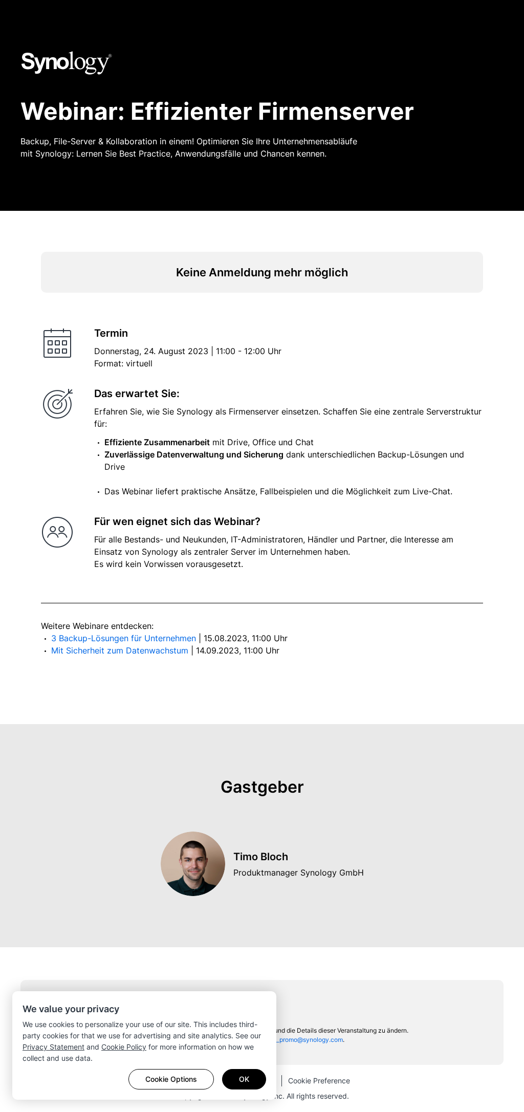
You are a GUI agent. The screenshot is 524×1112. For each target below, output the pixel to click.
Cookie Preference (319, 1080)
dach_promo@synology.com (302, 1039)
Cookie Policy (123, 1046)
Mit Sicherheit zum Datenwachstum (121, 650)
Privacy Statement (53, 1046)
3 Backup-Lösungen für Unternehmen (125, 638)
